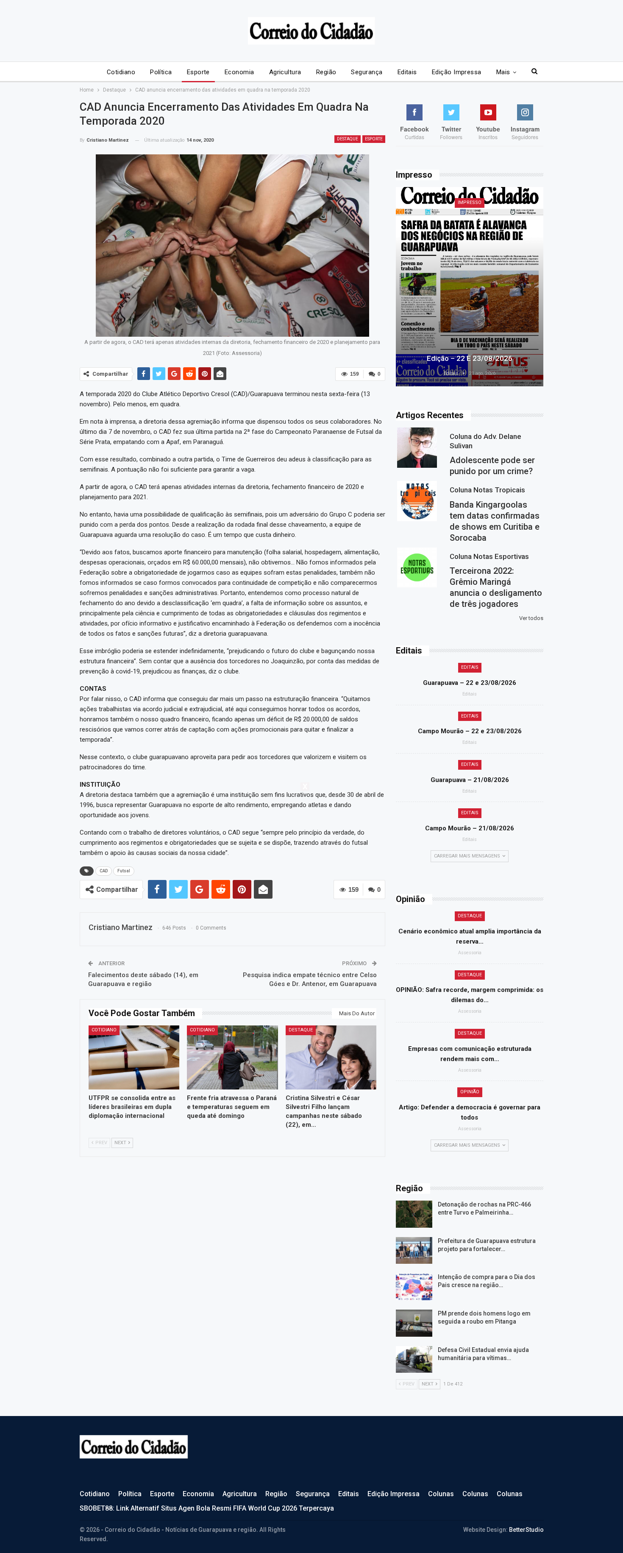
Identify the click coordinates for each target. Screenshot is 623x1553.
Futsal (123, 871)
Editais (407, 72)
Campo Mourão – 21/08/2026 (469, 828)
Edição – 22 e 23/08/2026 (469, 358)
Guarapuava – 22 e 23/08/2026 (469, 683)
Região (326, 72)
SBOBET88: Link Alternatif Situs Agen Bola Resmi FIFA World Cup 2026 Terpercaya (207, 1508)
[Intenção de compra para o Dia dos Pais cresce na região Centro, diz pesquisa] (414, 1286)
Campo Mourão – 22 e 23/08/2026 (470, 731)
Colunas (441, 1494)
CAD (104, 871)
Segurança (366, 72)
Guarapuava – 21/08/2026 (470, 780)
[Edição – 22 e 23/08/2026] (469, 286)
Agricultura (285, 72)
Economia (239, 72)
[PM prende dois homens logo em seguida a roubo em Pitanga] (414, 1323)
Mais (503, 72)
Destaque (347, 139)
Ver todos (531, 618)
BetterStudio (526, 1529)
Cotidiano (121, 72)
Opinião (469, 1092)
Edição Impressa (456, 72)
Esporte (198, 72)
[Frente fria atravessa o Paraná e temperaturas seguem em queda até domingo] (232, 1057)
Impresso (469, 202)
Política (161, 72)
